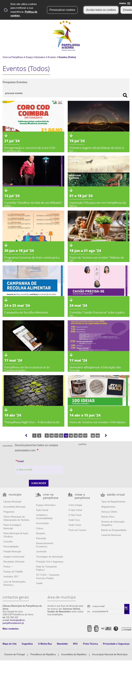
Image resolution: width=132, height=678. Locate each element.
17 (85, 435)
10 (51, 435)
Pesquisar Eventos (15, 82)
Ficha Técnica (90, 644)
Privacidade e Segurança (116, 644)
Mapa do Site (9, 644)
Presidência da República (43, 654)
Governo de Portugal (14, 654)
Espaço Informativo (35, 57)
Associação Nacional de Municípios (110, 654)
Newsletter (62, 644)
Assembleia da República (73, 654)
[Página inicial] (66, 50)
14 (70, 435)
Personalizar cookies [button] (62, 9)
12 (61, 435)
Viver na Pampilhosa (13, 57)
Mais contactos (11, 628)
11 (56, 435)
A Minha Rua (45, 644)
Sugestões (27, 644)
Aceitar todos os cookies (101, 9)
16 (80, 435)
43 (97, 435)
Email (27, 461)
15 (75, 435)
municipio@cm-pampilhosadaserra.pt (14, 621)
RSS (75, 644)
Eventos (52, 57)
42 (92, 435)
